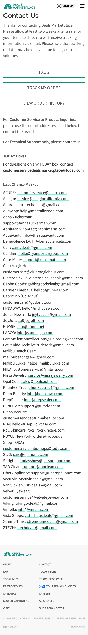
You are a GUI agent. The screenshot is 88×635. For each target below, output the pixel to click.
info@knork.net (30, 327)
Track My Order (44, 87)
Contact (45, 565)
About (7, 565)
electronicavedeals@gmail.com (56, 278)
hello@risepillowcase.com (34, 424)
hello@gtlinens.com (51, 290)
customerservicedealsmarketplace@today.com (43, 170)
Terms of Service (51, 579)
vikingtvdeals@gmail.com (37, 503)
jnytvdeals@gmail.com (51, 314)
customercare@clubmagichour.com (34, 272)
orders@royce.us (47, 436)
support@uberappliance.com (56, 473)
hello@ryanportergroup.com (43, 253)
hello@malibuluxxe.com (48, 363)
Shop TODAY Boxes (51, 608)
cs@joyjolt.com (31, 320)
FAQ (5, 572)
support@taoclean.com (42, 467)
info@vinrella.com (33, 509)
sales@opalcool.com (39, 381)
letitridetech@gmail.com (52, 345)
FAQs (44, 72)
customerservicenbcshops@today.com (36, 448)
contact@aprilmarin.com (44, 229)
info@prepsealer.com (42, 400)
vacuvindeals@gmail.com (41, 479)
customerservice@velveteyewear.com (35, 497)
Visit (7, 608)
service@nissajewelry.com (50, 375)
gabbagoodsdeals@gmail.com (53, 284)
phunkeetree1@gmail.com (51, 388)
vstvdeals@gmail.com (43, 485)
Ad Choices (46, 601)
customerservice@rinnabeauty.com (33, 418)
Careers (45, 594)
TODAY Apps (11, 579)
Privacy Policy (13, 586)
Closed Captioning (16, 601)
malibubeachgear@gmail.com (29, 357)
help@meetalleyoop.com (41, 211)
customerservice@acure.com (42, 193)
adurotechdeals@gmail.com (39, 205)
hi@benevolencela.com (52, 241)
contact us (71, 142)
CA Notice (9, 594)
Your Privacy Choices (61, 586)
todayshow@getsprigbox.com (45, 461)
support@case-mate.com (44, 260)
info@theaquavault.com (43, 235)
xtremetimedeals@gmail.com (52, 522)
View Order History (44, 103)
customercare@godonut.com (28, 302)
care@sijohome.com (30, 455)
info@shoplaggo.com (35, 333)
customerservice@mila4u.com (39, 369)
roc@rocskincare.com (46, 430)
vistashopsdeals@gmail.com (49, 515)
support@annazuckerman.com (29, 223)
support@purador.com (40, 406)
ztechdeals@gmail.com (37, 528)
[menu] (82, 6)
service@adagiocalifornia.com (43, 199)
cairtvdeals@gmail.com (32, 247)
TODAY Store (47, 572)
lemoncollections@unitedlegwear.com (50, 339)
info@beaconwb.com (45, 394)
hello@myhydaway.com (42, 308)
